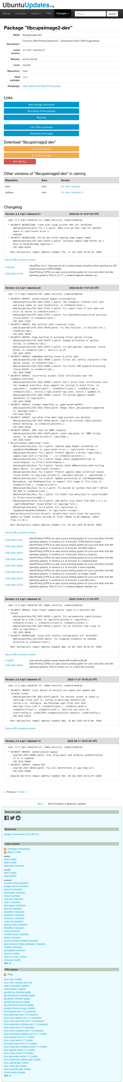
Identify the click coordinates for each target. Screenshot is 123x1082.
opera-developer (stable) (16, 985)
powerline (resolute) (14, 915)
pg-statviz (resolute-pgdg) (17, 998)
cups (25, 76)
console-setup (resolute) (16, 882)
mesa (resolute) (12, 895)
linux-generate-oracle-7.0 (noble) (20, 1056)
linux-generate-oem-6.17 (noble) (20, 1043)
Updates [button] (35, 13)
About (40, 803)
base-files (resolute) (14, 865)
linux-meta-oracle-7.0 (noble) (18, 1053)
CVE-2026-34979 (14, 552)
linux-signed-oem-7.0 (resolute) (20, 1011)
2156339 (9, 267)
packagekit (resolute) (14, 892)
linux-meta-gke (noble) (15, 1065)
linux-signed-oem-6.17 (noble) (19, 1037)
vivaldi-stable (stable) (14, 1072)
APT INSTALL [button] (20, 161)
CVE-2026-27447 (14, 539)
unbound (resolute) (13, 898)
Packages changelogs (19, 848)
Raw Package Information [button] (42, 104)
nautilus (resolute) (13, 947)
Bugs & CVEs (14, 852)
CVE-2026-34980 (14, 559)
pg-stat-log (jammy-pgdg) (17, 1001)
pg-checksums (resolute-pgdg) (19, 995)
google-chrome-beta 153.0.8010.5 (21, 834)
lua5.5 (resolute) (12, 902)
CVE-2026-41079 (14, 273)
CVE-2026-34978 (14, 546)
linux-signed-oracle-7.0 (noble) (19, 1049)
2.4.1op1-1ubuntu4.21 (72, 192)
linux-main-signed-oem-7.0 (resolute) (23, 1017)
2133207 (9, 660)
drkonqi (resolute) (13, 908)
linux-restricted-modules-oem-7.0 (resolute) (26, 1024)
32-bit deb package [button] (41, 148)
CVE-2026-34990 (14, 565)
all (10, 963)
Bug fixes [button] (41, 117)
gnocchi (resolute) (13, 889)
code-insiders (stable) (15, 988)
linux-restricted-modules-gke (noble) (22, 1059)
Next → (24, 791)
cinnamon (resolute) (14, 918)
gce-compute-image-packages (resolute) (24, 943)
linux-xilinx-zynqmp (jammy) (18, 982)
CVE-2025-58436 (14, 665)
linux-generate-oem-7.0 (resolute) (21, 1014)
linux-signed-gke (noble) (16, 1062)
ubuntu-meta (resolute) (15, 924)
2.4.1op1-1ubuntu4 (70, 186)
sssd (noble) (10, 859)
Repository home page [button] (41, 133)
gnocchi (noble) (12, 953)
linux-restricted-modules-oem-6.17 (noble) (25, 1033)
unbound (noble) (12, 959)
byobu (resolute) (12, 937)
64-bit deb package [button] (41, 155)
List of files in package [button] (41, 127)
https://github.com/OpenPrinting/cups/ (42, 86)
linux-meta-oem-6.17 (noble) (18, 1040)
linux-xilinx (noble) (13, 979)
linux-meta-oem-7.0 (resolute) (19, 1027)
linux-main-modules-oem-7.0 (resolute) (24, 1030)
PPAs (49, 13)
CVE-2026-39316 (14, 578)
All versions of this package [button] (41, 111)
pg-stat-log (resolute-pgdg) (17, 992)
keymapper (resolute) (15, 905)
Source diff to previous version (20, 259)
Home (6, 13)
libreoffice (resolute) (14, 911)
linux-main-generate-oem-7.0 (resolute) (24, 1021)
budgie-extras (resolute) (16, 886)
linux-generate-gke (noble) (17, 1069)
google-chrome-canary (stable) (19, 1008)
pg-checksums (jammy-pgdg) (19, 1004)
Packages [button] (62, 13)
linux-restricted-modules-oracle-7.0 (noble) (25, 1046)
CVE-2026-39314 (14, 572)
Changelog (20, 13)
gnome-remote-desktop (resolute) (21, 940)
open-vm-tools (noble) (15, 956)
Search (112, 13)
